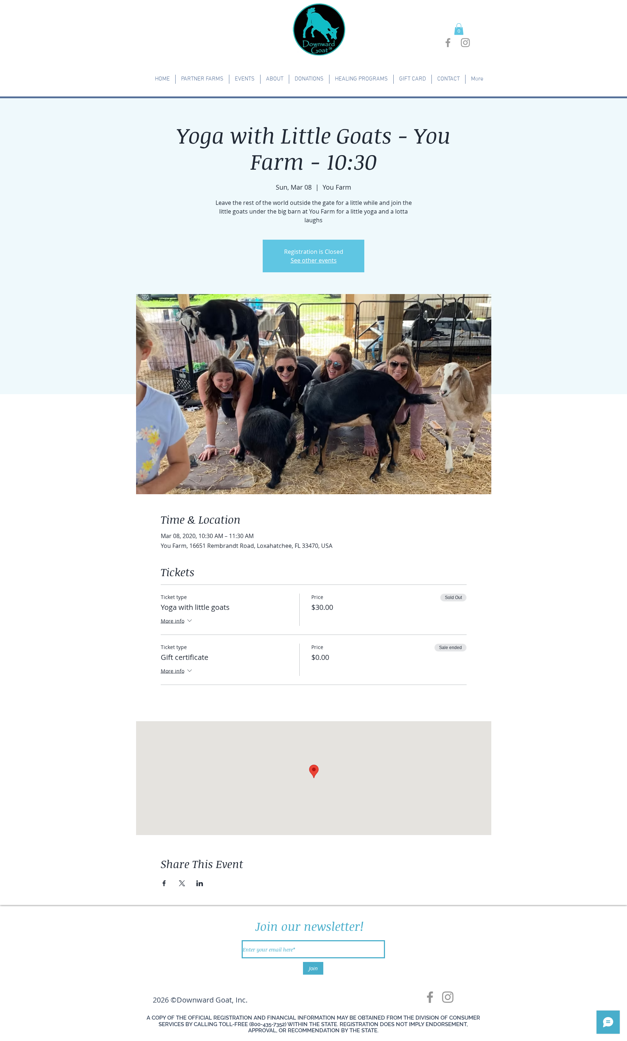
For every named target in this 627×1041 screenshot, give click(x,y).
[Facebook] (430, 997)
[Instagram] (447, 997)
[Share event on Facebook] (164, 883)
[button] (459, 29)
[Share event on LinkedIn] (199, 883)
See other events (314, 260)
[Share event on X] (182, 883)
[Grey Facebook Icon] (448, 43)
